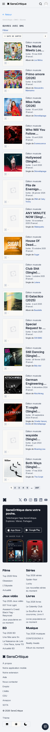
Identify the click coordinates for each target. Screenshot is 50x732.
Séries (30, 570)
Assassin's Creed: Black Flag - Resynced (11, 612)
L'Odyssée (7, 585)
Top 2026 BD (9, 633)
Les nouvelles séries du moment (36, 589)
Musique (32, 628)
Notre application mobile (14, 668)
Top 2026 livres (33, 601)
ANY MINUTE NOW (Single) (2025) (36, 215)
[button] (46, 4)
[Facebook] (25, 501)
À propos (7, 663)
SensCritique (7, 20)
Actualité (7, 590)
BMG (16, 20)
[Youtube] (45, 501)
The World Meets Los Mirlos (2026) (36, 48)
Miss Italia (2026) (33, 104)
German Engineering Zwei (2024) (34, 382)
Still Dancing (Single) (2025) (35, 354)
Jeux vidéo (10, 596)
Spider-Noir (31, 579)
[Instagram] (30, 501)
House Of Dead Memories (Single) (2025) (33, 243)
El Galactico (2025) (34, 298)
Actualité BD (9, 648)
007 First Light (10, 605)
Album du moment (35, 647)
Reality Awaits (32, 643)
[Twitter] (20, 501)
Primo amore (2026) (35, 76)
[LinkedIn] (40, 501)
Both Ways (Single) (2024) (34, 465)
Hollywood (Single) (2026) (33, 159)
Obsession (8, 580)
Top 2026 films (10, 576)
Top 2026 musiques (35, 633)
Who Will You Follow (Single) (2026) (35, 132)
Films (6, 570)
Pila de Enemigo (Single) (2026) (32, 187)
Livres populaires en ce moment (36, 620)
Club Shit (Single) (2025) (32, 270)
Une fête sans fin (11, 637)
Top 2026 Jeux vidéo (13, 601)
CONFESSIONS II (34, 638)
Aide (5, 677)
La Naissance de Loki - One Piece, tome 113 (13, 643)
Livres (30, 596)
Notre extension (10, 672)
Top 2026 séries (34, 575)
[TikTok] (35, 501)
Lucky (29, 583)
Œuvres (23, 20)
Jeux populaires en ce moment (12, 621)
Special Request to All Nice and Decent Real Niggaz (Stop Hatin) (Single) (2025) (36, 326)
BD (5, 628)
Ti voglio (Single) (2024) (32, 409)
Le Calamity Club (34, 606)
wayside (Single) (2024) (32, 437)
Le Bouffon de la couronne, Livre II (35, 613)
